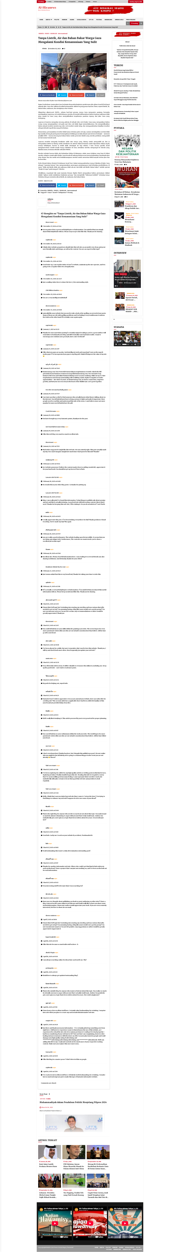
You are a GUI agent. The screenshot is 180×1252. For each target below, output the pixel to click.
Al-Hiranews (47, 7)
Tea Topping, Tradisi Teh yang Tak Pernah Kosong (73, 1194)
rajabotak (49, 240)
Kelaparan (62, 192)
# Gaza (95, 1)
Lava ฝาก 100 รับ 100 (52, 477)
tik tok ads (49, 894)
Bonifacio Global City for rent (55, 567)
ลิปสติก (48, 711)
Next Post (43, 1094)
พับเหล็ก (48, 806)
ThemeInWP (70, 1247)
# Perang (80, 1)
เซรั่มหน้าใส (49, 691)
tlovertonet (49, 442)
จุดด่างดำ (48, 1003)
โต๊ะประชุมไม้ (50, 676)
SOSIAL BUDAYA (81, 19)
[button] (128, 23)
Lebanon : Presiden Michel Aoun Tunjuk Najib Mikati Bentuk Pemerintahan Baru (47, 1195)
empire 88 (49, 1020)
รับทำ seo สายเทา (51, 765)
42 (117, 286)
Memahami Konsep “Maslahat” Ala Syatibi (131, 221)
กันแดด (48, 549)
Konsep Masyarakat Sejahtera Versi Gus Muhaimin (127, 161)
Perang (70, 192)
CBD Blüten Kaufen (52, 290)
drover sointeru (51, 915)
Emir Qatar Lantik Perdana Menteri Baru (48, 1165)
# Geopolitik (72, 1)
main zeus (49, 658)
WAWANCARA (108, 19)
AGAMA (72, 19)
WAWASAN (129, 215)
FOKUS (47, 33)
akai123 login (50, 952)
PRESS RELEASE (130, 19)
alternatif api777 (51, 600)
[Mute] (135, 344)
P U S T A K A (124, 157)
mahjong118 (50, 460)
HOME (41, 19)
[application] (127, 338)
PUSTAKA (99, 19)
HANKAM (64, 19)
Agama (128, 213)
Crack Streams (51, 411)
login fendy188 (51, 937)
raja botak (49, 325)
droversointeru (51, 306)
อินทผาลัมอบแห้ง (50, 983)
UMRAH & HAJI (119, 19)
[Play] (116, 344)
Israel (55, 192)
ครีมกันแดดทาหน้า (51, 530)
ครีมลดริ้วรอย (50, 859)
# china (49, 1)
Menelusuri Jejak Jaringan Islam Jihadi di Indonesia (132, 232)
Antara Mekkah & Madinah (132, 244)
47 (64, 48)
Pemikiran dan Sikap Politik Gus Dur (132, 207)
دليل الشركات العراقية (52, 364)
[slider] (125, 344)
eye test (48, 746)
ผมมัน (47, 512)
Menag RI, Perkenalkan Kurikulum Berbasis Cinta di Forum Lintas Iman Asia (98, 1166)
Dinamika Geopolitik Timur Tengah (124, 79)
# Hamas (88, 1)
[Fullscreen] (138, 344)
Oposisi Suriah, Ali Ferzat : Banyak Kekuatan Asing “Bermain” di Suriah (132, 299)
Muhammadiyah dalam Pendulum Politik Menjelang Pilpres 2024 (73, 1102)
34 (126, 197)
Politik (48, 1098)
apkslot (48, 582)
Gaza (49, 192)
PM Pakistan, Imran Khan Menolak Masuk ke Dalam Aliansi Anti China (73, 1166)
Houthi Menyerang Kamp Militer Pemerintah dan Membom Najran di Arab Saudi (126, 72)
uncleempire (50, 275)
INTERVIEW (120, 253)
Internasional (62, 33)
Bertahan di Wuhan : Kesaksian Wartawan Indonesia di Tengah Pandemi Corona (127, 193)
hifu (47, 843)
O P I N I (91, 19)
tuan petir (49, 1052)
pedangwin (49, 968)
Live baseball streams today (55, 427)
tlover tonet (50, 222)
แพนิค (47, 828)
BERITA (48, 19)
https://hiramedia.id (53, 203)
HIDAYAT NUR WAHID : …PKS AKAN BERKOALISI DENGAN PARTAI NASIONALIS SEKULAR (132, 310)
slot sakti (49, 641)
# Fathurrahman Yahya (60, 1)
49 (126, 164)
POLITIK (56, 19)
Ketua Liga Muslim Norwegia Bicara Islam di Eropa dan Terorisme (126, 278)
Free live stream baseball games (57, 390)
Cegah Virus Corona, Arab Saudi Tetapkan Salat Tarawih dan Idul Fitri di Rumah (98, 1195)
